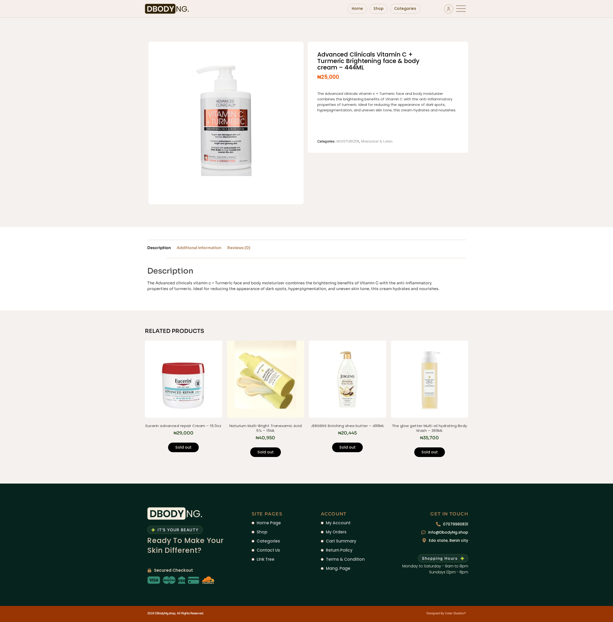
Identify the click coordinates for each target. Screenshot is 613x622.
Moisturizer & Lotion (376, 141)
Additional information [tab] (199, 247)
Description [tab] (159, 247)
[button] (461, 8)
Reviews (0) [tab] (238, 247)
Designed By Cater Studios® (446, 613)
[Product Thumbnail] (284, 56)
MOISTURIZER (347, 141)
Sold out (183, 447)
